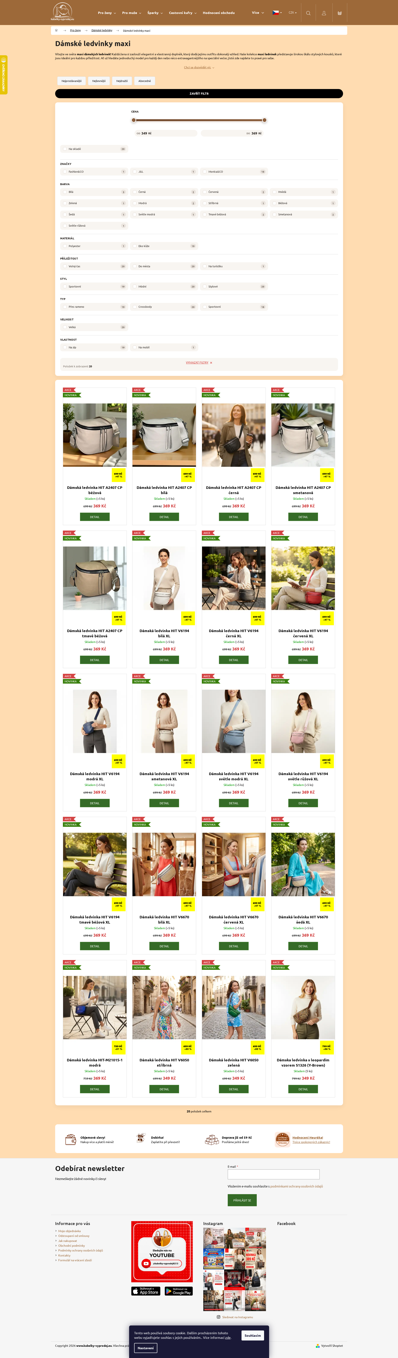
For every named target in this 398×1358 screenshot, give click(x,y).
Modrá (166, 203)
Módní (167, 286)
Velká (97, 327)
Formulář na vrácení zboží (75, 1260)
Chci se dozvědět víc (197, 67)
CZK (292, 12)
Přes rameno (97, 306)
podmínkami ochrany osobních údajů (296, 1186)
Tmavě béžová (236, 214)
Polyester (96, 246)
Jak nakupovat (67, 1241)
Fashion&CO (96, 171)
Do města (167, 266)
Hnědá (306, 191)
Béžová (306, 203)
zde (228, 1337)
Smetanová (306, 214)
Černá (166, 191)
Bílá (96, 191)
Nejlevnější (99, 81)
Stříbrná (236, 203)
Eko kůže (167, 246)
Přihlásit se (242, 1200)
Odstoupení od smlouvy (73, 1236)
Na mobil (166, 347)
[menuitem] (107, 12)
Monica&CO (236, 171)
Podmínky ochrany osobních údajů (80, 1250)
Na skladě (97, 149)
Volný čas (97, 266)
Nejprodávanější (71, 81)
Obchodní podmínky (71, 1245)
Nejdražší (122, 81)
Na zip (97, 347)
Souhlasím (253, 1335)
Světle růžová (96, 225)
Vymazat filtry (197, 362)
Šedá (96, 214)
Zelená (96, 203)
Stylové (236, 286)
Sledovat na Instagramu (237, 1317)
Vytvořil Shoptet (332, 1345)
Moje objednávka (69, 1231)
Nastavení (146, 1348)
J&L (166, 171)
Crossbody (167, 306)
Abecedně (145, 81)
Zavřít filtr (199, 93)
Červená (236, 191)
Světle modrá (166, 214)
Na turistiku (236, 266)
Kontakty (64, 1255)
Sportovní (97, 286)
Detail (94, 517)
